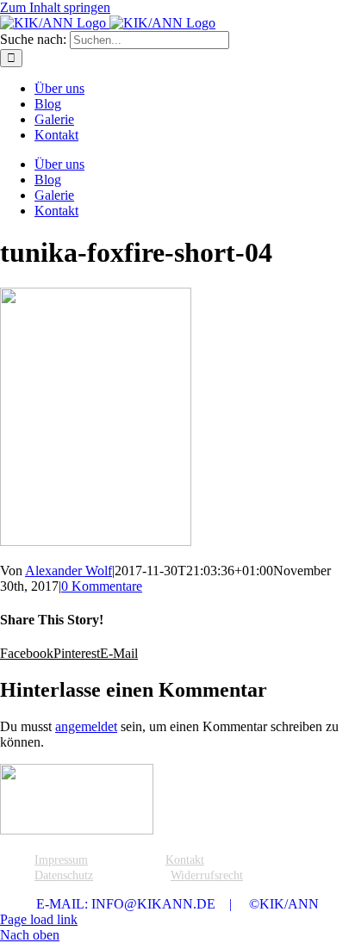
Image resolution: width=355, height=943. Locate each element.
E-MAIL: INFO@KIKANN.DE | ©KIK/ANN (177, 903)
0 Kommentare (101, 586)
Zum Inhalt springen (55, 7)
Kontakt (184, 859)
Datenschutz (63, 875)
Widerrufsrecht (207, 875)
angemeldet (86, 726)
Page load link (39, 919)
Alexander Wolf (68, 570)
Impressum (61, 859)
